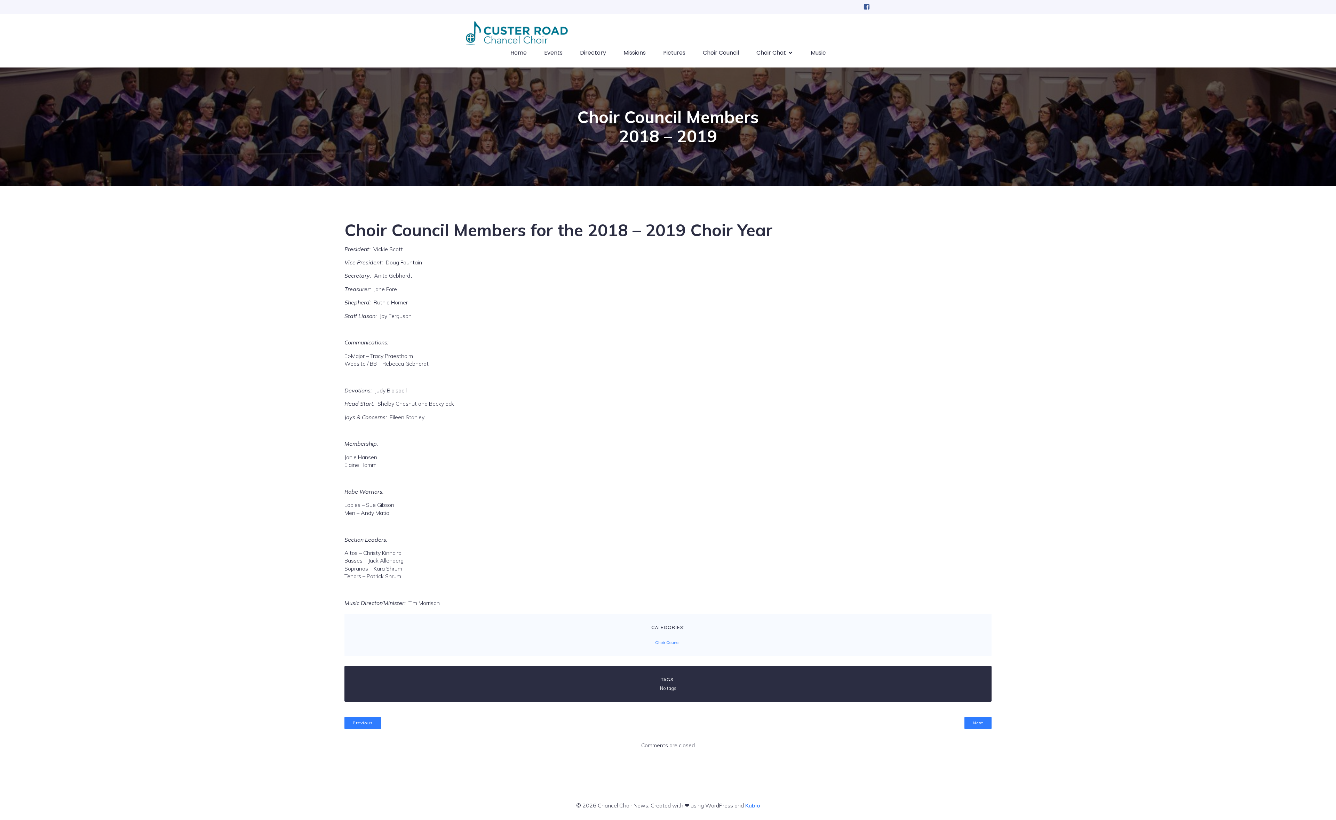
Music (818, 53)
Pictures (674, 53)
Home (518, 53)
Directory (593, 53)
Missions (634, 53)
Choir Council (721, 53)
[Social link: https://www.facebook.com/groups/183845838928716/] (866, 7)
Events (553, 53)
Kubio (752, 805)
